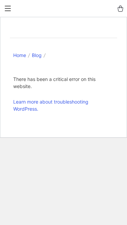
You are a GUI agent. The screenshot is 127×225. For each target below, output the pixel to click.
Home (19, 55)
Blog (37, 55)
